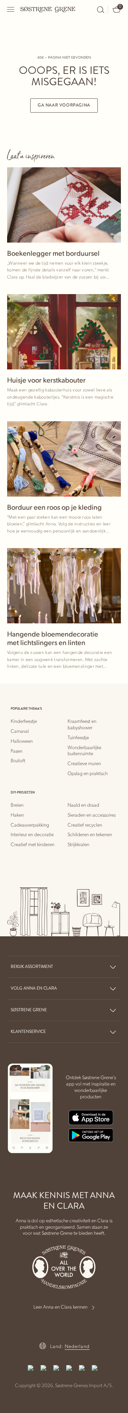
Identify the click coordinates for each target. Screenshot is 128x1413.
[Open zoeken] (100, 9)
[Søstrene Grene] (48, 9)
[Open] (11, 9)
